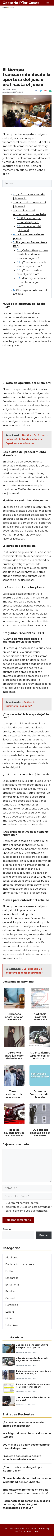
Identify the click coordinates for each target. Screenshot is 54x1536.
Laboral (10, 1311)
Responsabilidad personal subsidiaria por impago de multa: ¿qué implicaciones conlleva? (26, 1504)
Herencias (11, 1304)
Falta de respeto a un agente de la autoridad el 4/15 (33, 1372)
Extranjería (12, 1284)
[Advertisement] (27, 39)
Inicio (4, 7)
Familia (10, 1291)
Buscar (6, 1229)
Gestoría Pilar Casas (20, 3)
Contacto (43, 1529)
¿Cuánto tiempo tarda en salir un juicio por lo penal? (32, 1359)
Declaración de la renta (19, 1264)
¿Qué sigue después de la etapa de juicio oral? (32, 282)
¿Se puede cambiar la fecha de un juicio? (33, 1398)
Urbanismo (12, 1325)
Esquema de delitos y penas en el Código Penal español (33, 1385)
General (10, 1298)
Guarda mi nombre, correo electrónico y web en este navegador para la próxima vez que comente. (29, 1206)
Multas (9, 1318)
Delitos (11, 7)
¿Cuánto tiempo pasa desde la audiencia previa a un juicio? (32, 254)
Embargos (11, 1277)
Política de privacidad (27, 1532)
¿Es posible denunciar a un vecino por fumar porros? (32, 1346)
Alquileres (11, 1257)
